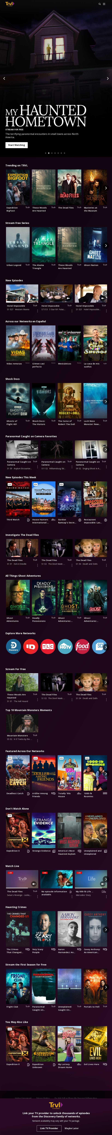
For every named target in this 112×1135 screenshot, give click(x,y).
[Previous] (4, 78)
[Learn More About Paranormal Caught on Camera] (38, 467)
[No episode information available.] (72, 897)
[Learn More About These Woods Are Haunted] (38, 700)
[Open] (104, 4)
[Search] (98, 4)
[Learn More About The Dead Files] (38, 565)
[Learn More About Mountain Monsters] (38, 741)
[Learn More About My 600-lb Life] (106, 897)
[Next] (107, 78)
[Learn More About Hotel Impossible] (38, 311)
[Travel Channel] (9, 4)
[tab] (45, 153)
